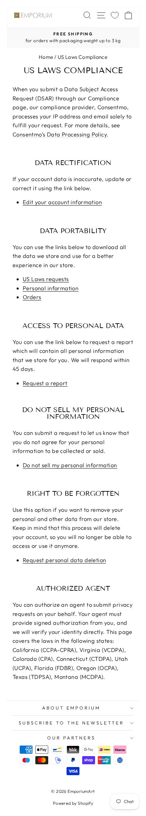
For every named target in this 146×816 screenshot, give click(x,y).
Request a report (45, 383)
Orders (32, 297)
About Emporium (71, 708)
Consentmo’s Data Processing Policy (60, 134)
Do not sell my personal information (70, 465)
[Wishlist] (114, 15)
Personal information (50, 288)
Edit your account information (62, 202)
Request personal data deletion (64, 560)
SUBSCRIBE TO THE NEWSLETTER (71, 722)
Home (46, 57)
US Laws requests (46, 279)
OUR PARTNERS (71, 737)
